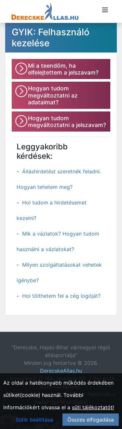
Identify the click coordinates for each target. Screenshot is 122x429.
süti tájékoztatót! (93, 407)
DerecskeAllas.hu (61, 370)
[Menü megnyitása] (105, 10)
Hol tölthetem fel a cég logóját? (61, 296)
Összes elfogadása (90, 419)
